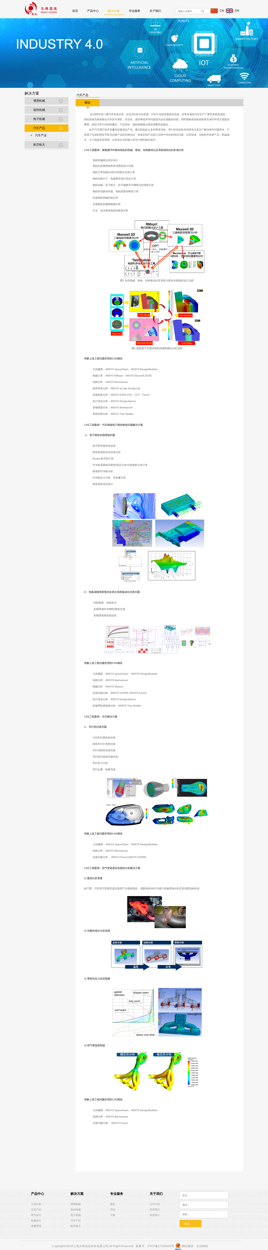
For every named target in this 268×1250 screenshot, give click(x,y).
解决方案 (114, 10)
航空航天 (39, 144)
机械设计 (36, 1220)
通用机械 (39, 100)
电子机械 (39, 118)
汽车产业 (41, 135)
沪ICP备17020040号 (160, 1246)
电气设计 (36, 1215)
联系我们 (155, 1209)
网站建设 (187, 1246)
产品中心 (93, 10)
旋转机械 (39, 109)
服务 (112, 1204)
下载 (112, 1215)
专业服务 (134, 10)
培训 (112, 1209)
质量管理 (36, 1225)
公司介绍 (155, 1204)
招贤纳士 (155, 1215)
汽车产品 (39, 128)
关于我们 (155, 10)
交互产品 (36, 1209)
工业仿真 (36, 1204)
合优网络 (202, 1246)
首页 (75, 10)
